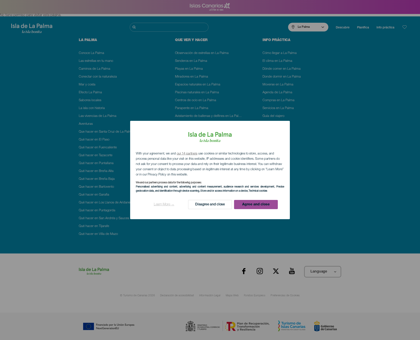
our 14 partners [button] (187, 153)
